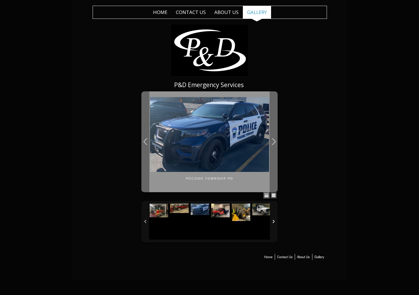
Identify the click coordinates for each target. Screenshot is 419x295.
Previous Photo (145, 141)
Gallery (257, 12)
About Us (226, 12)
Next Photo (274, 141)
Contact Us (191, 12)
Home (160, 12)
